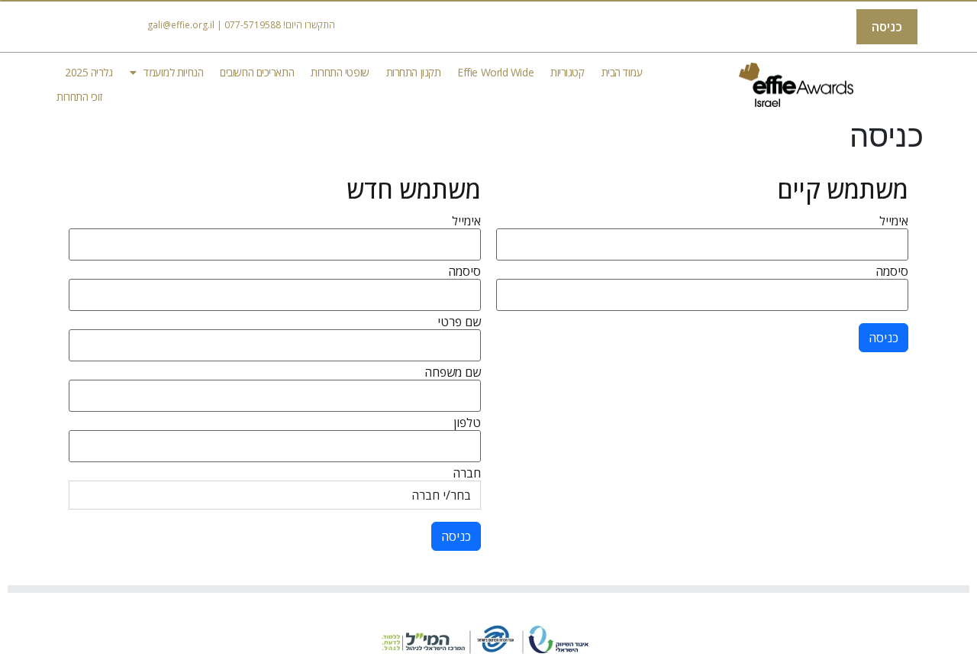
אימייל (893, 221)
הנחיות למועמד (173, 72)
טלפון (467, 422)
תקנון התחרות (413, 72)
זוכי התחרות (79, 96)
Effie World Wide (495, 72)
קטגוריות (567, 72)
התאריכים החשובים (257, 72)
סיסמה (891, 271)
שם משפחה (452, 372)
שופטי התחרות (340, 72)
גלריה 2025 (89, 72)
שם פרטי (459, 322)
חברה (467, 473)
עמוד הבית (622, 72)
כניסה (887, 26)
